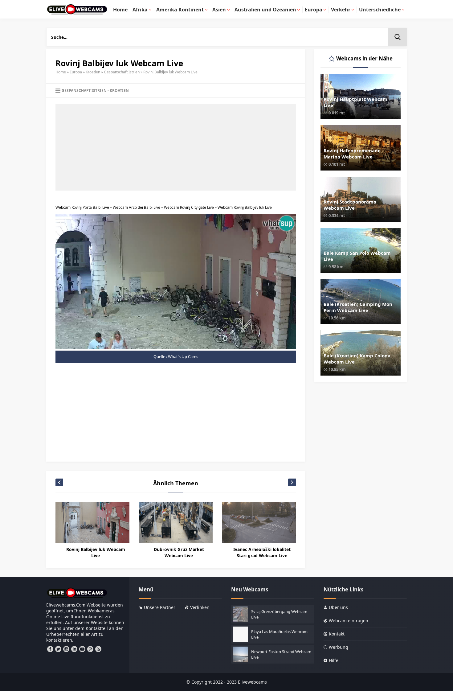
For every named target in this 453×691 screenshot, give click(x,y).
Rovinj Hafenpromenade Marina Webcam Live (352, 153)
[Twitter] (58, 649)
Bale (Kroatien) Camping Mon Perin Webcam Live (358, 307)
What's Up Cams (183, 356)
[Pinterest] (90, 649)
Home (60, 72)
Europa (76, 72)
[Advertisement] (175, 147)
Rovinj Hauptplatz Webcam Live (355, 102)
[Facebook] (50, 649)
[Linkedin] (74, 649)
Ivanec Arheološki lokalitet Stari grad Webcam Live (262, 552)
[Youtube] (82, 649)
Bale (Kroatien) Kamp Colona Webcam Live (357, 358)
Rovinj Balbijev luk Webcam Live (95, 552)
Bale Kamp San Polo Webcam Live (357, 256)
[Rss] (98, 649)
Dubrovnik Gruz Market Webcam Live (179, 552)
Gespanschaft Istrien (122, 72)
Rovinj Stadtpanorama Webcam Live (350, 205)
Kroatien (93, 72)
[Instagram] (66, 649)
